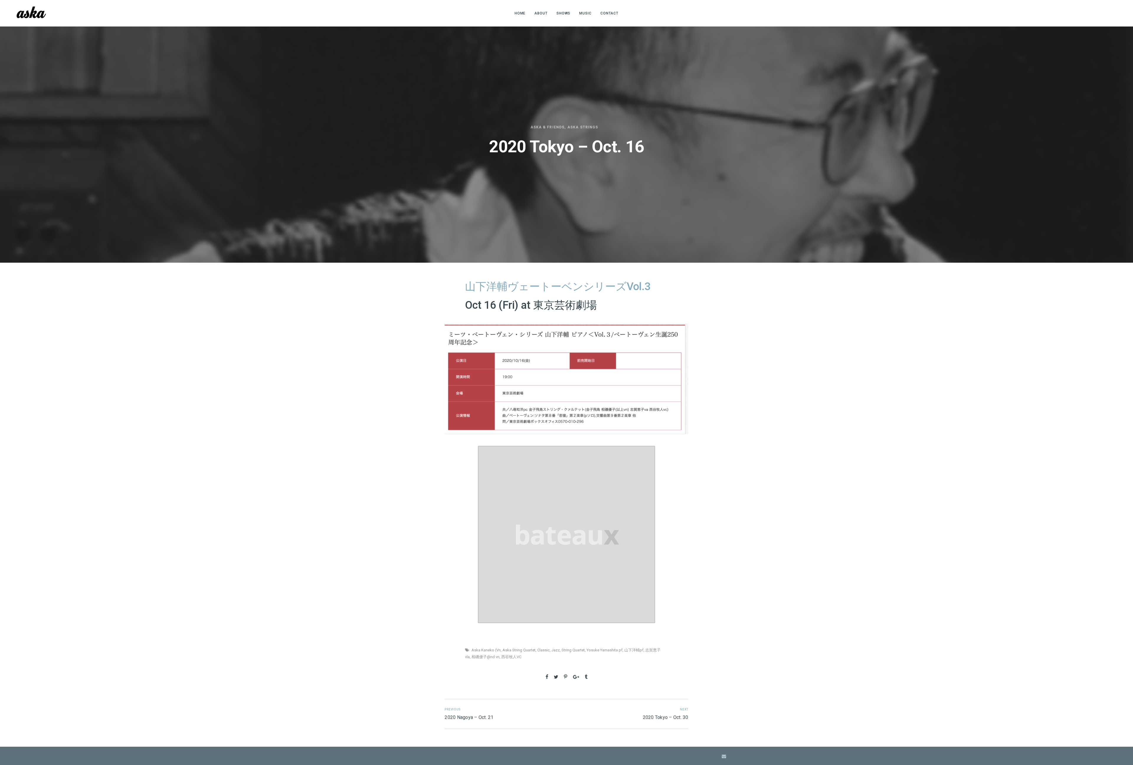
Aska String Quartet (519, 650)
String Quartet (573, 650)
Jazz (555, 650)
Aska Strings (582, 127)
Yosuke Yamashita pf (605, 650)
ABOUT (541, 13)
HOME (520, 13)
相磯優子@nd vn (485, 657)
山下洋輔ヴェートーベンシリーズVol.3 (559, 286)
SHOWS (563, 13)
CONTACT (609, 13)
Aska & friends (547, 127)
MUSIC (585, 13)
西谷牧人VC (511, 657)
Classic (543, 650)
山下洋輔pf (634, 650)
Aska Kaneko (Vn (486, 650)
